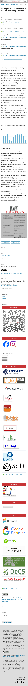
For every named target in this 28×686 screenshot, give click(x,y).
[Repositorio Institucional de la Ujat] (14, 566)
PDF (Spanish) (6, 242)
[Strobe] (14, 581)
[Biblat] (11, 421)
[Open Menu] (1, 1)
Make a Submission (7, 622)
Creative (18, 655)
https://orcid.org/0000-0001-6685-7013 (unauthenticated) (14, 55)
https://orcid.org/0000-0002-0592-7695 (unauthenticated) (14, 22)
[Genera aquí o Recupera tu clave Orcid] (9, 543)
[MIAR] (11, 448)
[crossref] (10, 522)
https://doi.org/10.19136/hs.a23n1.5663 (13, 59)
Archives (7, 4)
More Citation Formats (6, 288)
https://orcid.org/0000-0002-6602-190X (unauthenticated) (14, 31)
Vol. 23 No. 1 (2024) (14, 4)
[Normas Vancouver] (14, 553)
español (4, 298)
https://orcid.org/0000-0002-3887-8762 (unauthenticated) (14, 37)
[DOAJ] (14, 383)
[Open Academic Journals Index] (12, 474)
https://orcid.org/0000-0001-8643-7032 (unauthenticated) (14, 46)
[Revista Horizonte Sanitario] (14, 332)
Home (2, 4)
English (3, 296)
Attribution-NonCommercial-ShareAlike (12, 656)
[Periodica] (9, 441)
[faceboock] (13, 347)
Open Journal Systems (7, 607)
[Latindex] (7, 412)
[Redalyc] (14, 391)
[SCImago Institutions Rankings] (9, 588)
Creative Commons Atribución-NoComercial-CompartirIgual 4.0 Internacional (13, 599)
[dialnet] (10, 431)
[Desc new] (14, 574)
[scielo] (8, 401)
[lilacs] (8, 460)
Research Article (8, 507)
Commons (22, 655)
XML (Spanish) (16, 242)
